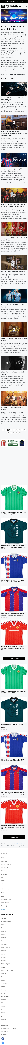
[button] (3, 6)
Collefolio (20, 1)
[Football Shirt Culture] (13, 6)
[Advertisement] (14, 464)
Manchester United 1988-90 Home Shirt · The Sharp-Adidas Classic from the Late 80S (13, 648)
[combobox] (26, 6)
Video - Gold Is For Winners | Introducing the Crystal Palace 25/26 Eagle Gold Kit (14, 133)
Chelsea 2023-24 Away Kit (17, 74)
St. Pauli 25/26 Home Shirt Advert (13, 271)
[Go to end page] (19, 432)
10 (13, 432)
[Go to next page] (16, 432)
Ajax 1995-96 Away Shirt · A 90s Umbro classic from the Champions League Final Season (13, 547)
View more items (14, 658)
